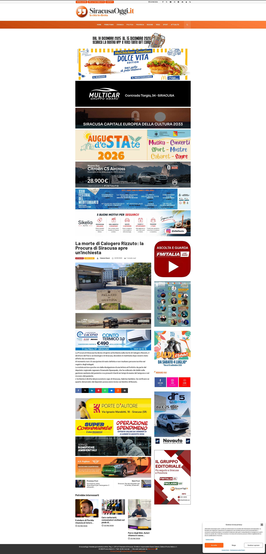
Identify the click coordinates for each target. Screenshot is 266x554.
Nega (234, 545)
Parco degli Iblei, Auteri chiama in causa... (112, 534)
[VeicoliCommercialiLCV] (133, 94)
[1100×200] (133, 118)
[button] (262, 525)
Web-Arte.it (152, 549)
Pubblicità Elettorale (170, 32)
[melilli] (172, 304)
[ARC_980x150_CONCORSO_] (133, 40)
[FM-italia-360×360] (172, 259)
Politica (129, 24)
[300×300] (172, 349)
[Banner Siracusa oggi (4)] (133, 174)
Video (158, 24)
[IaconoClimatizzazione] (113, 340)
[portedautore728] (113, 408)
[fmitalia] (133, 199)
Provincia (140, 24)
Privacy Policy (115, 551)
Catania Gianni (105, 258)
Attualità (175, 24)
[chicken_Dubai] (133, 64)
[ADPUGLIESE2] (113, 467)
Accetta (214, 545)
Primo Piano (109, 24)
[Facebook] (162, 2)
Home (99, 24)
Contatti (109, 2)
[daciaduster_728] (113, 320)
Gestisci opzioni (253, 545)
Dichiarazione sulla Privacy (237, 550)
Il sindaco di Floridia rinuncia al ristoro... (137, 521)
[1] (172, 477)
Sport (165, 24)
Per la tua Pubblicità (96, 2)
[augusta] (133, 145)
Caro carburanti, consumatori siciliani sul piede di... (86, 520)
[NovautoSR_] (172, 418)
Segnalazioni (81, 2)
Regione (150, 24)
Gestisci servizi (210, 539)
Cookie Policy (225, 550)
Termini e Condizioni (139, 551)
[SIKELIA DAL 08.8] (133, 223)
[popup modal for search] (187, 25)
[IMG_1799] (113, 427)
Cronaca (120, 24)
